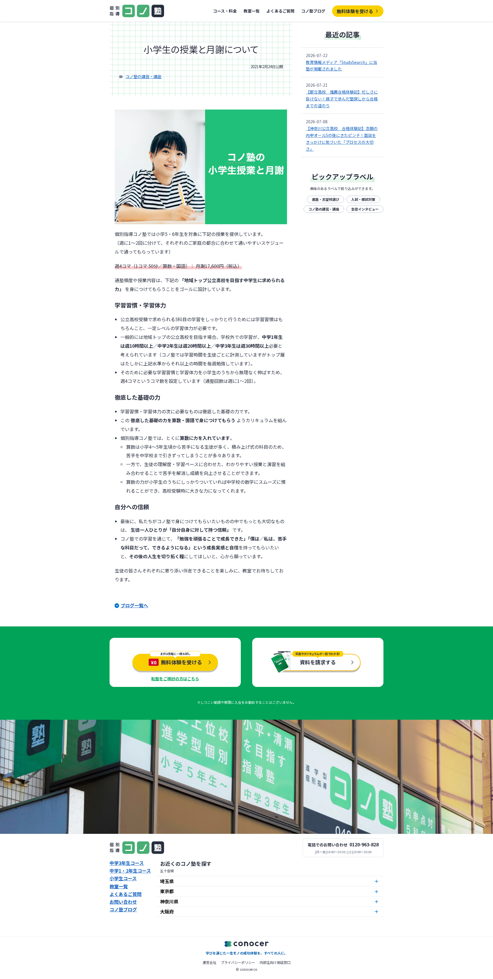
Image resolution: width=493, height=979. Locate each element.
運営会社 (209, 962)
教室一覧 (252, 11)
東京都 (167, 891)
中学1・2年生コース (130, 870)
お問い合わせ (123, 901)
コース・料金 (225, 11)
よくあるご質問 (280, 11)
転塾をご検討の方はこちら (175, 678)
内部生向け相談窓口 (275, 962)
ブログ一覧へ (134, 605)
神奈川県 (169, 901)
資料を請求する (318, 662)
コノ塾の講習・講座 (143, 76)
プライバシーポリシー (238, 962)
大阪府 (167, 911)
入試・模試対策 (363, 199)
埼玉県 (167, 881)
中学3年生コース (127, 862)
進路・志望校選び (325, 199)
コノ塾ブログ (313, 11)
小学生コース (123, 878)
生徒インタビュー (365, 209)
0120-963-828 (364, 844)
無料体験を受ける (355, 11)
